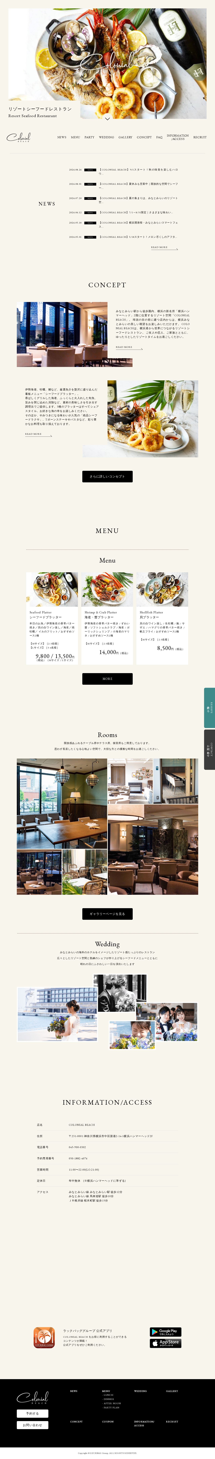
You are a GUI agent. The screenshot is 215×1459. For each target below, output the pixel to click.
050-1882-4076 (78, 1158)
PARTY (89, 137)
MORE (107, 679)
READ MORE (159, 247)
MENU (75, 137)
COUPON (108, 1421)
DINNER (109, 1399)
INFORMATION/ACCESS (178, 137)
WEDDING (106, 137)
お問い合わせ (32, 1425)
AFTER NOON (112, 1403)
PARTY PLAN (111, 1407)
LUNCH (109, 1394)
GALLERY (125, 137)
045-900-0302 (77, 1147)
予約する (32, 1413)
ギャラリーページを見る (107, 914)
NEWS (61, 137)
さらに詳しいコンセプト (107, 476)
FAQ (159, 137)
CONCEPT (144, 137)
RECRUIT (200, 137)
